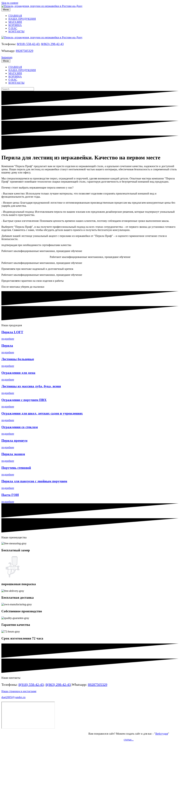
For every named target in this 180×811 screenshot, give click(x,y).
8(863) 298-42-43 (52, 44)
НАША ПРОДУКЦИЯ (22, 18)
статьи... (129, 739)
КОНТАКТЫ (16, 31)
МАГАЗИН (15, 21)
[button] (7, 338)
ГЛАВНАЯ (15, 15)
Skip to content (9, 2)
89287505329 (24, 51)
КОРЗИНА (15, 25)
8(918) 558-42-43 (28, 44)
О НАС (12, 28)
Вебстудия (161, 733)
